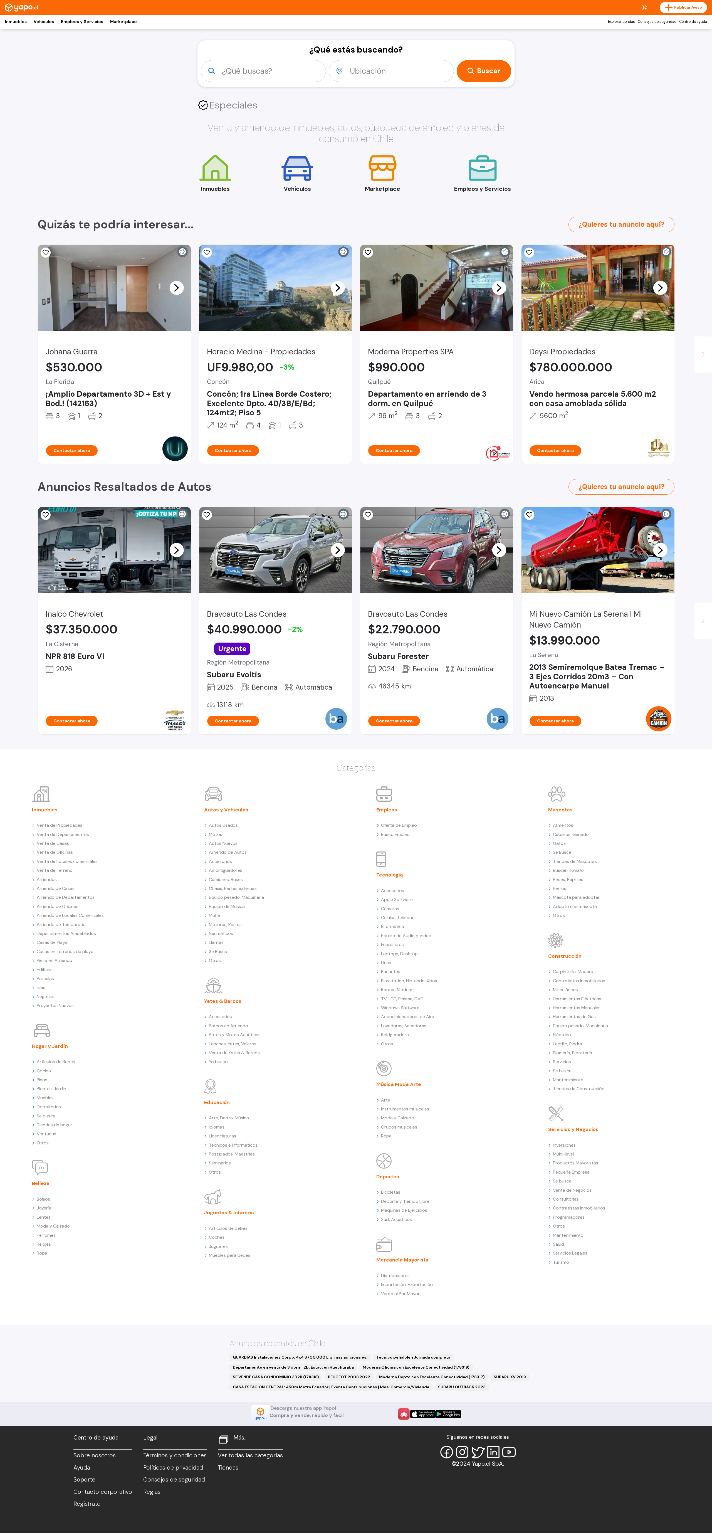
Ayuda (81, 1468)
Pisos (42, 1080)
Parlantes (390, 971)
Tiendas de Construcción (578, 1089)
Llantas (216, 942)
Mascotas (560, 809)
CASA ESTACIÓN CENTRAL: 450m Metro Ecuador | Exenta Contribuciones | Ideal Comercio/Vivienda (331, 1386)
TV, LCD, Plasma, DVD (402, 999)
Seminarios (220, 1163)
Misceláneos (565, 990)
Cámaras (390, 909)
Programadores (569, 1217)
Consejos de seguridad (657, 21)
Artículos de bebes (228, 1228)
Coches (216, 1237)
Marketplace (123, 21)
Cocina (44, 1071)
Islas (41, 987)
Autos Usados (223, 825)
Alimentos (563, 825)
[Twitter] (478, 1452)
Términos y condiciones (175, 1455)
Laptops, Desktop (399, 954)
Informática (392, 926)
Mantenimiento (568, 1080)
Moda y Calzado (53, 1226)
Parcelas (45, 978)
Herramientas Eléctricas (577, 999)
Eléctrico (562, 1035)
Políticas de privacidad (173, 1468)
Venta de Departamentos (63, 834)
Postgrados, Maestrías (232, 1154)
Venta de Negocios (572, 1190)
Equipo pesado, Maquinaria (236, 897)
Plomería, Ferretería (572, 1053)
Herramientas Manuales (576, 1008)
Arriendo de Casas (56, 888)
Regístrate (86, 1504)
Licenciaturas (222, 1136)
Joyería (44, 1208)
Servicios (562, 1062)
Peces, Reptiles (568, 879)
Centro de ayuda (693, 21)
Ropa (42, 1253)
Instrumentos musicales (405, 1109)
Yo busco (218, 1062)
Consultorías (566, 1199)
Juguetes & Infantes (229, 1212)
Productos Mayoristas (575, 1163)
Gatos (559, 843)
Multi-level (563, 1154)
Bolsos (43, 1199)
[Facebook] (446, 1452)
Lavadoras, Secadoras (403, 1026)
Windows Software (400, 1008)
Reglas (151, 1492)
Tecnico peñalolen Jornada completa (413, 1357)
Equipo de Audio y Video (406, 936)
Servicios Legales (570, 1253)
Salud (558, 1244)
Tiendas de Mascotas (575, 861)
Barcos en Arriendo (228, 1026)
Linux (386, 963)
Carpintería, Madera (573, 971)
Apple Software (397, 899)
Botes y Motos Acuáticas (235, 1035)
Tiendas (228, 1468)
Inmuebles (16, 21)
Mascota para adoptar (576, 897)
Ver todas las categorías (250, 1455)
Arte (385, 1100)
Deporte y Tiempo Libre (405, 1201)
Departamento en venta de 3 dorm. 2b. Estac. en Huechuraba (293, 1367)
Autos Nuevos (223, 843)
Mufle (214, 915)
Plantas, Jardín (51, 1089)
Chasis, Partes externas (233, 888)
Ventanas (46, 1134)
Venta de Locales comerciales (67, 861)
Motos (215, 834)
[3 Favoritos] (529, 253)
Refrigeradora (395, 1035)
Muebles (45, 1098)
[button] (177, 288)
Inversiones (564, 1145)
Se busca (46, 1116)
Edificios (45, 969)
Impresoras (392, 944)
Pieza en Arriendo (54, 960)
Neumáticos (221, 933)
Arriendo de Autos (228, 852)
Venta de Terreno (55, 870)
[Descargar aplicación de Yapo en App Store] (423, 1414)
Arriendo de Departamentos (66, 897)
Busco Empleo (395, 834)
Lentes (44, 1217)
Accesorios (220, 861)
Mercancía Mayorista (402, 1259)
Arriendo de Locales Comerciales (70, 915)
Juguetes (218, 1246)
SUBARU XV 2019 (510, 1376)
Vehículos (44, 21)
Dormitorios (49, 1107)
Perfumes (46, 1235)
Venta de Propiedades (59, 825)
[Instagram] (462, 1452)
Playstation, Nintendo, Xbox (409, 981)
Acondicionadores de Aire (407, 1016)
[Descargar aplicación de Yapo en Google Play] (448, 1414)
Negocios (46, 996)
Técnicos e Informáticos (233, 1145)
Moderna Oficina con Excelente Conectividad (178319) (416, 1367)
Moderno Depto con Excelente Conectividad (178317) (432, 1376)
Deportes (387, 1176)
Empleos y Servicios (82, 21)
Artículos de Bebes (56, 1062)
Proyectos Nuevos (55, 1005)
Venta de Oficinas (55, 852)
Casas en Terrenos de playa (65, 951)
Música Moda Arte (398, 1084)
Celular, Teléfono (398, 917)
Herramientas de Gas (574, 1016)
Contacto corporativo (102, 1492)
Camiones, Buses (226, 879)
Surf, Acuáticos (396, 1219)
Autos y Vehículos (226, 809)
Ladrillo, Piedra (567, 1044)
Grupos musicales (399, 1127)
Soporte (84, 1479)
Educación (217, 1102)
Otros (43, 1143)
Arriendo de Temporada (61, 924)
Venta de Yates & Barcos (234, 1053)
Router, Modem (396, 990)
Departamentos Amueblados (66, 933)
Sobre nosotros (94, 1455)
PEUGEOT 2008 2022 (349, 1376)
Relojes (44, 1244)
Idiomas (216, 1127)
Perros (559, 888)
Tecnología (389, 875)
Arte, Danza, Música (229, 1118)
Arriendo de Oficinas (57, 906)
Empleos (386, 809)
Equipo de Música (227, 906)
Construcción (565, 956)
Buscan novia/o (568, 870)
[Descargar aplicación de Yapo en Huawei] (403, 1414)
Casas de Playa (52, 942)
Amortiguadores (225, 870)
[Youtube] (509, 1452)
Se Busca (218, 951)
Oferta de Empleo (399, 825)
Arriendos (47, 879)
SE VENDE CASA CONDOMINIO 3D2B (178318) (276, 1376)
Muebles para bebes (229, 1255)
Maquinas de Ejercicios (404, 1210)
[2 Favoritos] (46, 253)
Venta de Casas (53, 843)
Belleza (41, 1183)
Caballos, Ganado (571, 834)
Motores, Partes (225, 924)
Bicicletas (390, 1192)
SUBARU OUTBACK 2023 (462, 1386)
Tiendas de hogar (54, 1125)
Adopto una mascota (575, 906)
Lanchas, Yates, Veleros (232, 1044)
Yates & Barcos (222, 1001)
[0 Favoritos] (207, 253)
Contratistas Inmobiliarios (579, 981)
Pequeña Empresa (571, 1172)
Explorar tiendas (621, 21)
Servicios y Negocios (573, 1129)
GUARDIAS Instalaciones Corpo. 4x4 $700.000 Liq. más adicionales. (300, 1357)
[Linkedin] (493, 1452)
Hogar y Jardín (50, 1046)
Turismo (561, 1262)
